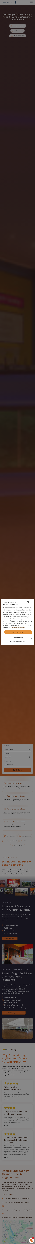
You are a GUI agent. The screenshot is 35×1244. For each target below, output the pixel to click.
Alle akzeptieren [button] (18, 632)
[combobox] (28, 602)
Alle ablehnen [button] (18, 637)
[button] (17, 641)
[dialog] (17, 622)
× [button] (31, 601)
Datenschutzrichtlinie (18, 628)
